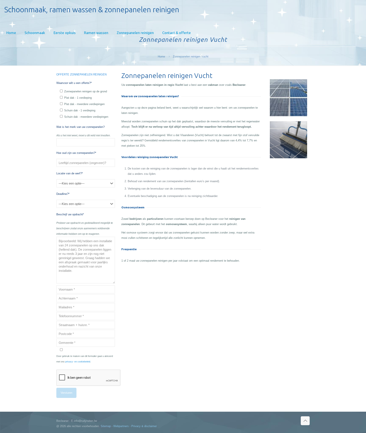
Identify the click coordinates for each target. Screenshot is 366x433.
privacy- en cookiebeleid (77, 361)
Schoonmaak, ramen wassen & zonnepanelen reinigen (91, 9)
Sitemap (106, 426)
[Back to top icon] (305, 420)
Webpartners (121, 426)
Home (161, 56)
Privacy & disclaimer (144, 426)
